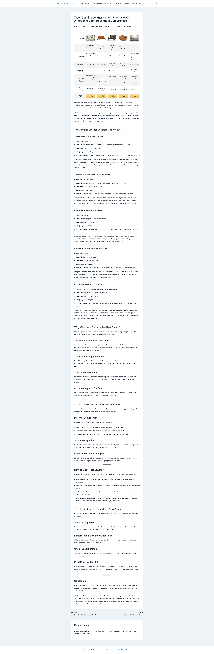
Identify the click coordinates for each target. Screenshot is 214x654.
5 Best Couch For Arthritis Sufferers (122, 631)
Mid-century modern (92, 152)
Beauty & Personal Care (133, 3)
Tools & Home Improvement (102, 3)
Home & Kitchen (84, 3)
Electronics (118, 3)
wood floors (91, 274)
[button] (156, 3)
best (107, 118)
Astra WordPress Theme (122, 650)
